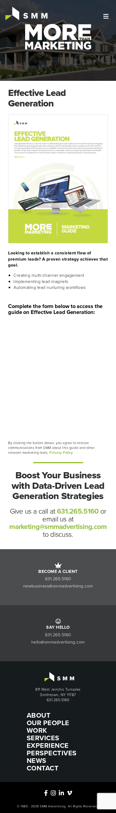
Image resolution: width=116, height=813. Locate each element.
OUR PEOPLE (48, 723)
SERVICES (43, 738)
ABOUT (39, 715)
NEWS (36, 761)
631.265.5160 (78, 511)
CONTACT (43, 768)
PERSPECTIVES (52, 753)
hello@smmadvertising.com (58, 642)
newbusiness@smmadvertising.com (58, 586)
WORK (37, 730)
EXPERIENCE (48, 745)
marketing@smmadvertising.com (58, 526)
